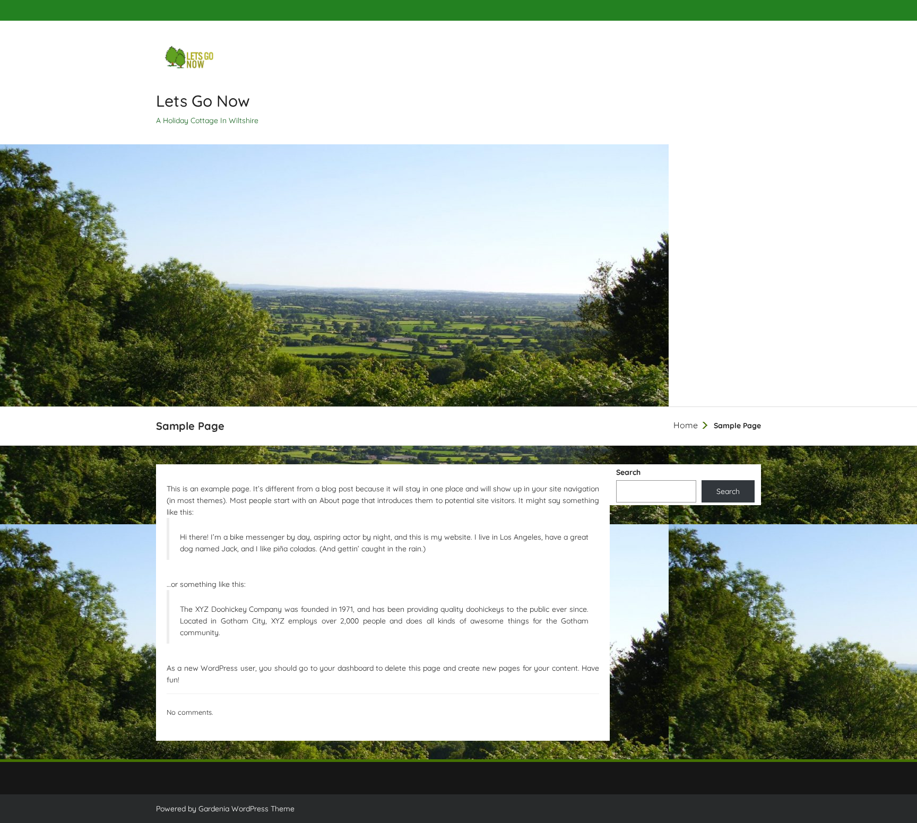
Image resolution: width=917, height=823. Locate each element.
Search (628, 472)
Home (685, 425)
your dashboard (346, 668)
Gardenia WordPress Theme (246, 808)
